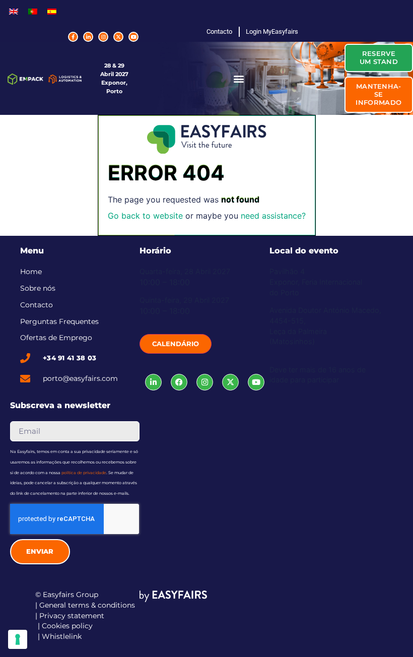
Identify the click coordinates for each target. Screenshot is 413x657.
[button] (238, 78)
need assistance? (273, 216)
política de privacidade (83, 472)
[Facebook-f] (73, 37)
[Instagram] (103, 37)
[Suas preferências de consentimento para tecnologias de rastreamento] (17, 639)
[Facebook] (179, 382)
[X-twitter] (118, 37)
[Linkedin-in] (88, 37)
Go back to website (145, 216)
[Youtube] (133, 37)
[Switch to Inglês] (13, 11)
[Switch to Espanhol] (51, 11)
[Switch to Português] (32, 11)
